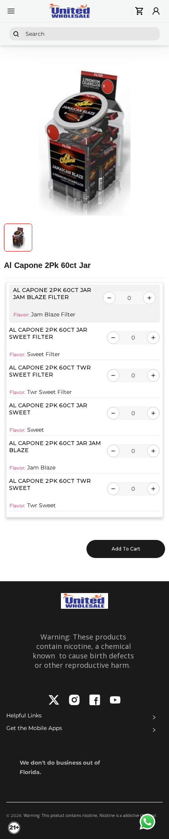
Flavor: (21, 315)
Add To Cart (126, 549)
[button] (84, 717)
